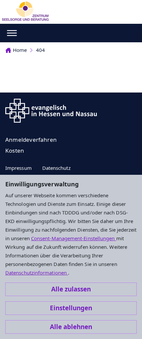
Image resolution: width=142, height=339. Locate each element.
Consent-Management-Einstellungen (73, 238)
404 (40, 50)
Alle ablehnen (71, 326)
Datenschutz (56, 168)
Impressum (18, 168)
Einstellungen (71, 308)
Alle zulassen (71, 289)
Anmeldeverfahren (31, 139)
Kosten (14, 150)
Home (20, 50)
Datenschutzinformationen (36, 272)
